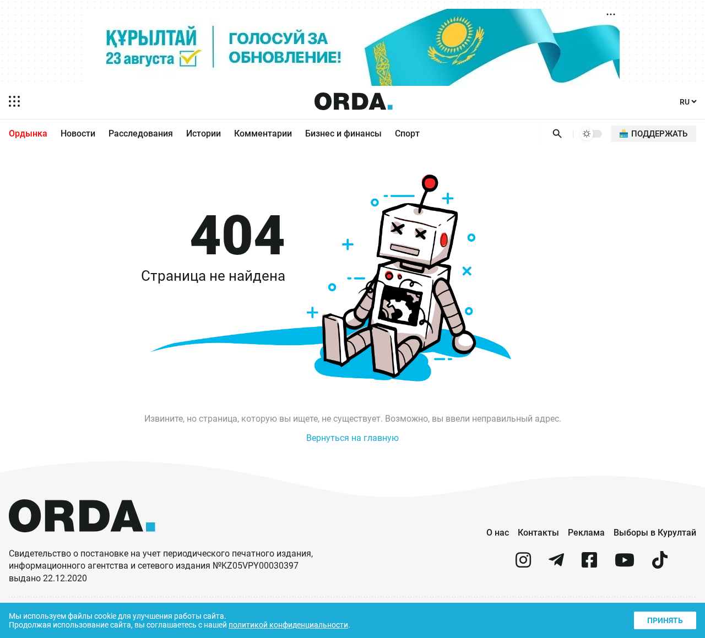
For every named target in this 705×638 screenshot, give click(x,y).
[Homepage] (353, 101)
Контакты (538, 532)
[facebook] (589, 564)
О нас (497, 532)
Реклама (586, 532)
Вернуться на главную (352, 438)
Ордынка (28, 133)
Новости (78, 133)
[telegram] (556, 564)
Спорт (407, 133)
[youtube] (624, 564)
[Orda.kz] (82, 542)
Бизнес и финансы (343, 133)
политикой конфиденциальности (288, 624)
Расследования (141, 133)
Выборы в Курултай (655, 532)
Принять (665, 620)
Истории (203, 133)
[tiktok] (660, 564)
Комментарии (263, 133)
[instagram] (523, 564)
